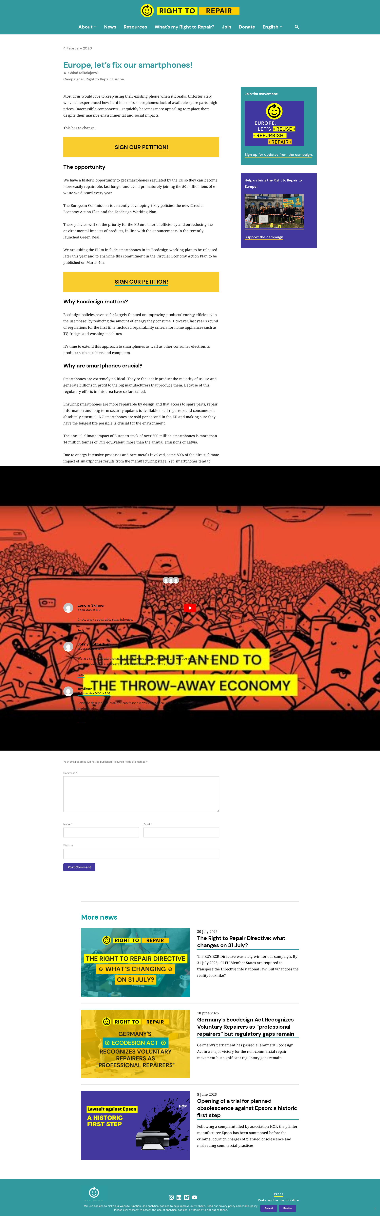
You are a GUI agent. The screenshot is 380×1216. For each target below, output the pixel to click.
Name (67, 824)
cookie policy (249, 1205)
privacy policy (227, 1205)
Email (147, 824)
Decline (287, 1208)
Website (68, 845)
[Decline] (375, 1208)
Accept (269, 1208)
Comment (70, 773)
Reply (81, 630)
